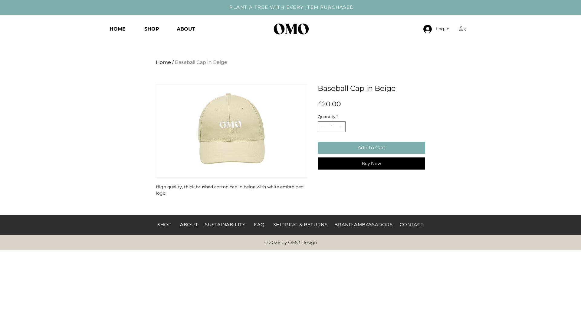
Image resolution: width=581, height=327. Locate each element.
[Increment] (341, 127)
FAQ (259, 224)
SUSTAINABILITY (225, 224)
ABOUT (189, 224)
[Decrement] (322, 127)
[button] (464, 28)
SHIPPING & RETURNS (300, 224)
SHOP (164, 224)
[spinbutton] (332, 127)
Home (163, 62)
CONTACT (412, 224)
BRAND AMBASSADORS (363, 224)
